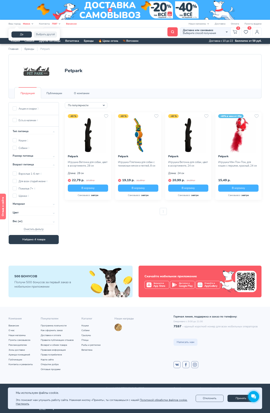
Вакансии (71, 23)
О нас (11, 330)
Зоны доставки (16, 349)
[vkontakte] (177, 364)
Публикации (54, 93)
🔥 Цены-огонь (108, 41)
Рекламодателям (17, 345)
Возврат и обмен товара (54, 345)
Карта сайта (47, 359)
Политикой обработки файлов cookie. (163, 400)
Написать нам (185, 342)
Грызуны (86, 335)
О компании (81, 93)
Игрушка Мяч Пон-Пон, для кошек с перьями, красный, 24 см (237, 164)
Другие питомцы (49, 41)
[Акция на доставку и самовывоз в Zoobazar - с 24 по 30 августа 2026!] (135, 10)
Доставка (220, 23)
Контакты (48, 23)
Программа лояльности (54, 325)
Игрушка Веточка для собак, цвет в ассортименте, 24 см (188, 164)
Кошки (15, 41)
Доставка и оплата (51, 335)
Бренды (89, 41)
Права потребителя (51, 354)
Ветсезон (130, 41)
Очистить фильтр (34, 229)
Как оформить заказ (52, 330)
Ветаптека (72, 41)
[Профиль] (257, 31)
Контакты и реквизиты (20, 364)
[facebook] (185, 364)
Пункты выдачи (253, 23)
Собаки (29, 41)
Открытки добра (50, 364)
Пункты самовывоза (19, 340)
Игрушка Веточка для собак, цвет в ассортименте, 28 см (88, 164)
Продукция (28, 93)
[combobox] (86, 105)
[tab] (28, 93)
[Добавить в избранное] (106, 116)
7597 (177, 326)
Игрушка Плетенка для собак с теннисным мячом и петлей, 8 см (136, 164)
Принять (241, 398)
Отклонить (209, 398)
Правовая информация (53, 349)
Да (21, 34)
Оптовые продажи (50, 369)
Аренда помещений (19, 354)
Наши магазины (17, 335)
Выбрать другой (45, 34)
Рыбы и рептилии (91, 345)
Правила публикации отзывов (57, 340)
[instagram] (194, 364)
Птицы (85, 340)
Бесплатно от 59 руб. (248, 41)
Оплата (235, 23)
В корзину (87, 188)
